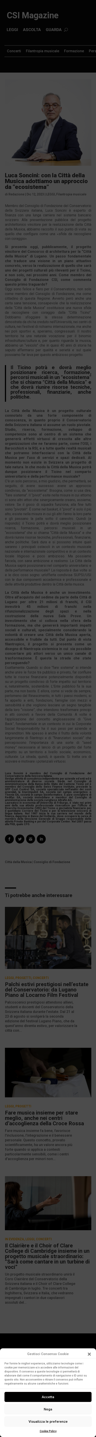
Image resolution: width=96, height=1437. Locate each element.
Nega (48, 1409)
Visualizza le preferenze (48, 1422)
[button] (89, 1354)
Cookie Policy (48, 1431)
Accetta (48, 1397)
